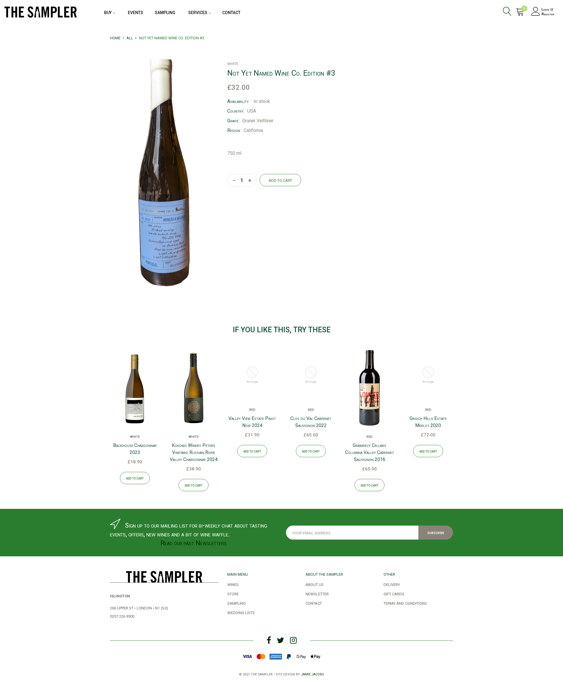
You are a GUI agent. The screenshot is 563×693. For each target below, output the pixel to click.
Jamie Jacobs (312, 674)
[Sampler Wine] (40, 11)
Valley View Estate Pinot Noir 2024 (252, 422)
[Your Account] (535, 12)
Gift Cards (394, 593)
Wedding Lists (241, 612)
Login (545, 9)
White (135, 436)
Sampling (236, 603)
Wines (233, 584)
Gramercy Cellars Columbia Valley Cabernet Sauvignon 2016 (369, 452)
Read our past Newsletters (193, 543)
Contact (314, 603)
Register (548, 14)
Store (233, 593)
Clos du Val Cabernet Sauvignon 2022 (310, 422)
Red (252, 409)
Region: (234, 130)
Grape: (233, 120)
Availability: (238, 101)
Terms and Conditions (405, 603)
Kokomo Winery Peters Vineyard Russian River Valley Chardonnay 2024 (194, 452)
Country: (235, 111)
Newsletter (317, 593)
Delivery (392, 584)
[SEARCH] (508, 12)
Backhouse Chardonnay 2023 (135, 449)
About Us (315, 584)
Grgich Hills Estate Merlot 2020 (428, 422)
